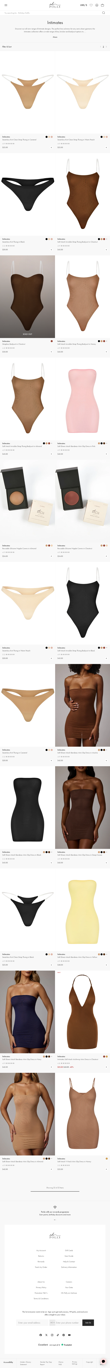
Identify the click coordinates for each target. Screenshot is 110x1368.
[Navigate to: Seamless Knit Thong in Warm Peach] (27, 603)
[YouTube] (69, 1335)
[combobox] (52, 1323)
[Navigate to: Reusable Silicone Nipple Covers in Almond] (27, 501)
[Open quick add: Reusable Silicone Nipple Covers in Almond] (47, 546)
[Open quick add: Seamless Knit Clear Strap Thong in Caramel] (47, 137)
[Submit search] (103, 13)
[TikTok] (58, 1335)
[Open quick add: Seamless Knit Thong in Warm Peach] (47, 648)
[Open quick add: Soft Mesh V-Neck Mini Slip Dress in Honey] (107, 1159)
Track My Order (41, 1267)
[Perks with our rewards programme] (55, 1210)
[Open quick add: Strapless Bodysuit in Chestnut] (52, 341)
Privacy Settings (74, 1363)
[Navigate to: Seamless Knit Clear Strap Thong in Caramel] (27, 92)
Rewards (41, 1261)
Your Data (69, 1287)
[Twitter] (46, 1335)
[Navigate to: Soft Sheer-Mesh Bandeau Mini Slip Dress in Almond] (27, 1114)
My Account (41, 1250)
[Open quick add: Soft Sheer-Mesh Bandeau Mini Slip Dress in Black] (44, 852)
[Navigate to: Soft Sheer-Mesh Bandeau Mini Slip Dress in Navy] (27, 1012)
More (55, 37)
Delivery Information (69, 1267)
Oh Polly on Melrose (69, 1293)
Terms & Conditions (41, 1298)
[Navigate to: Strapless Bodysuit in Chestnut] (27, 296)
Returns (41, 1256)
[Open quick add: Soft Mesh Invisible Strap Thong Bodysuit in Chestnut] (99, 239)
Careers (69, 1282)
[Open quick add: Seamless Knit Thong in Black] (47, 239)
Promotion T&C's (41, 1293)
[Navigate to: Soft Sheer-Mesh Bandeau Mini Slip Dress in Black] (27, 807)
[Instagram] (52, 1335)
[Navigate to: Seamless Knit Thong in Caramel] (27, 705)
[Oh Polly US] (55, 5)
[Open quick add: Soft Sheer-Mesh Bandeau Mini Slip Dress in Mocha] (99, 750)
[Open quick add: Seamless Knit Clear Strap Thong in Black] (47, 954)
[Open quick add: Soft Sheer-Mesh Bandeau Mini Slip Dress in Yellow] (99, 954)
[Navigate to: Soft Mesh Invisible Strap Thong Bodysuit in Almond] (27, 399)
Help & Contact (69, 1261)
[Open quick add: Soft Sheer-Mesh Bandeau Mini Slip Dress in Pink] (99, 443)
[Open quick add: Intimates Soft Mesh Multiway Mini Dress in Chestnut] (104, 1057)
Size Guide (69, 1256)
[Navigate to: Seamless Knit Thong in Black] (27, 194)
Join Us (88, 1322)
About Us (41, 1282)
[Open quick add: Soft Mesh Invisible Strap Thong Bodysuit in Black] (99, 648)
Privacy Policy (41, 1287)
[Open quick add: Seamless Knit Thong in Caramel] (47, 750)
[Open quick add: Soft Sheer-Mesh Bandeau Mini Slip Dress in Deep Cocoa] (99, 852)
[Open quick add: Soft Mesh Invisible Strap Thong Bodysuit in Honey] (99, 341)
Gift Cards (69, 1250)
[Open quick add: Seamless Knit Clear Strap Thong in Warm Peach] (102, 137)
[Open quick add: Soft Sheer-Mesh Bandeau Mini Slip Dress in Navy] (44, 1057)
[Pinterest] (63, 1335)
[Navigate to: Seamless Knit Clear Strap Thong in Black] (27, 909)
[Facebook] (41, 1335)
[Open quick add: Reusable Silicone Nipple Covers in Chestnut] (102, 546)
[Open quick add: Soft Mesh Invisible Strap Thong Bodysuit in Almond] (44, 443)
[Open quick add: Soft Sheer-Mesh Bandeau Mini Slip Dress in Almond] (44, 1159)
